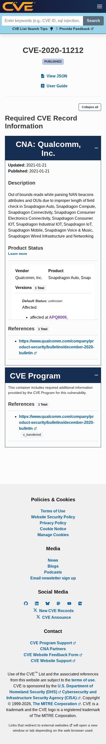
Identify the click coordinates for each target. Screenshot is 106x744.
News (53, 560)
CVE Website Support (51, 661)
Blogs (53, 566)
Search (93, 21)
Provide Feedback (75, 29)
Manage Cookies (53, 535)
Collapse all (90, 107)
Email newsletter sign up (53, 578)
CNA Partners (53, 649)
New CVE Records (56, 611)
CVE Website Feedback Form (51, 655)
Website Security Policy (53, 517)
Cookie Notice (53, 529)
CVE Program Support (51, 643)
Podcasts (53, 572)
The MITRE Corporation (55, 704)
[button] (100, 6)
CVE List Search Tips (30, 29)
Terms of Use (53, 511)
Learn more (17, 254)
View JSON (56, 76)
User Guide (57, 86)
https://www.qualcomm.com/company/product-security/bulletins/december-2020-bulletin (56, 347)
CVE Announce (56, 617)
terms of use (83, 680)
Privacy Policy (53, 523)
